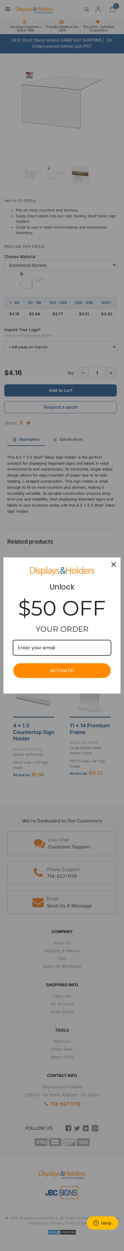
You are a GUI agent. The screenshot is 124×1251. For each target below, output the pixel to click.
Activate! (62, 670)
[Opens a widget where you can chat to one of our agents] (102, 1223)
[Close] (114, 564)
